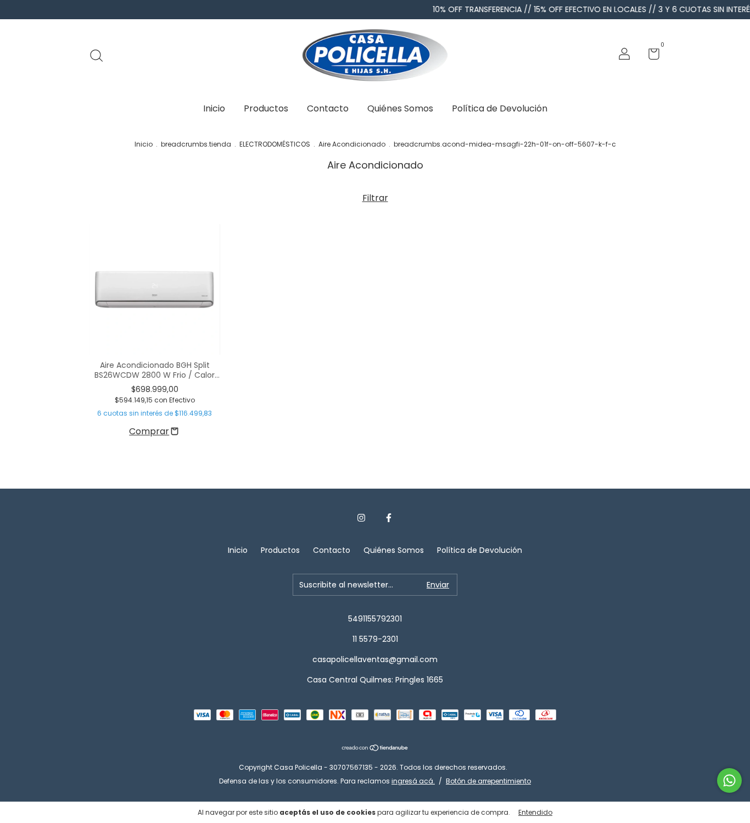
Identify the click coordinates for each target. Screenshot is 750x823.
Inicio (214, 108)
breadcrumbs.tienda (196, 144)
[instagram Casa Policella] (361, 518)
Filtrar (375, 198)
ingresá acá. (413, 781)
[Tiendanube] (375, 748)
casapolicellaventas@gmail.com (375, 659)
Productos (266, 108)
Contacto (328, 108)
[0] (650, 56)
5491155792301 (375, 618)
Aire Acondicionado (351, 144)
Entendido (535, 812)
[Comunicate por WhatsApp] (729, 780)
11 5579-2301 (375, 639)
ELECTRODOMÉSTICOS (274, 144)
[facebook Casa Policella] (388, 518)
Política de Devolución (499, 108)
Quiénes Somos (400, 108)
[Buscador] (100, 55)
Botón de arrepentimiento (488, 781)
